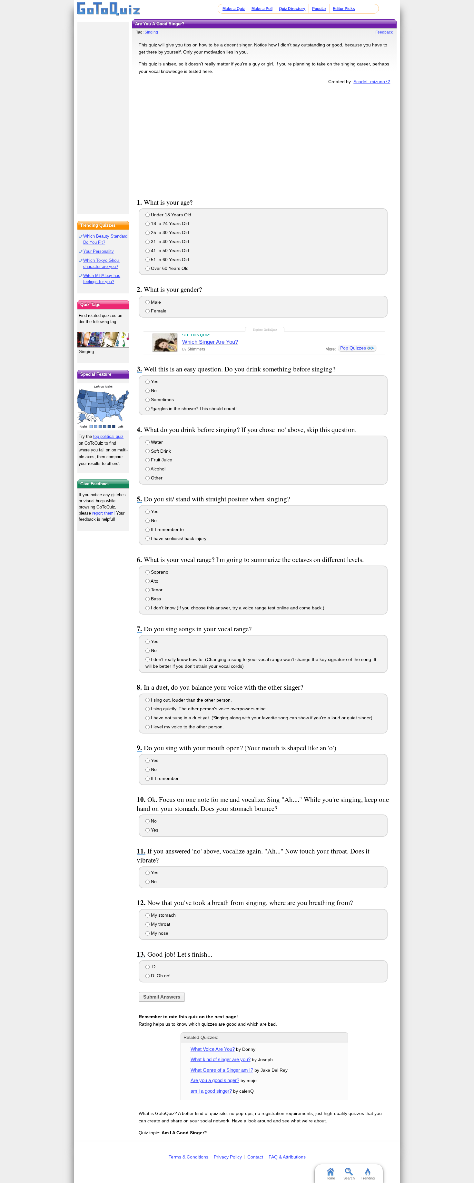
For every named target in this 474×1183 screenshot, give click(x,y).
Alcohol (157, 468)
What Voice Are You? (213, 1049)
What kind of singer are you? (221, 1059)
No (153, 390)
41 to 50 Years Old (169, 250)
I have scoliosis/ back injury (178, 538)
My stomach (163, 915)
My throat (160, 924)
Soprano (159, 572)
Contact (255, 1156)
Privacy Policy (228, 1156)
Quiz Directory (292, 8)
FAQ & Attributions (287, 1156)
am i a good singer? (211, 1091)
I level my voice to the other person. (187, 726)
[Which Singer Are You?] (165, 342)
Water (156, 442)
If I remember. (165, 778)
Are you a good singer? (215, 1080)
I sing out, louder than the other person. (191, 700)
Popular (319, 8)
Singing (151, 32)
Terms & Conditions (188, 1156)
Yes (154, 381)
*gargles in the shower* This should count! (193, 408)
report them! (103, 513)
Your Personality (98, 251)
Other (156, 477)
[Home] (108, 9)
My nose (159, 933)
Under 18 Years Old (170, 214)
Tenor (156, 589)
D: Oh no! (160, 975)
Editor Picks (344, 8)
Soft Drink (160, 451)
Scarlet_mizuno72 (371, 81)
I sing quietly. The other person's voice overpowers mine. (208, 708)
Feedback (384, 32)
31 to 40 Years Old (169, 241)
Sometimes (162, 399)
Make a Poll (262, 8)
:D (152, 966)
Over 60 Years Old (169, 268)
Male (155, 302)
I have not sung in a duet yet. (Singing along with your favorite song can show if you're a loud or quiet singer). (262, 717)
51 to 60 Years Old (169, 259)
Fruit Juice (161, 459)
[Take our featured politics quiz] (103, 407)
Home (330, 1178)
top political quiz (108, 436)
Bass (155, 598)
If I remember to (167, 529)
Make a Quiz (233, 8)
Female (158, 310)
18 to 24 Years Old (169, 223)
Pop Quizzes (353, 347)
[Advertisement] (264, 140)
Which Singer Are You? (210, 342)
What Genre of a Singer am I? (222, 1070)
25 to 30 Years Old (169, 232)
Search (349, 1178)
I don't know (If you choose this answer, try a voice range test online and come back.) (237, 607)
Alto (154, 581)
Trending (368, 1178)
